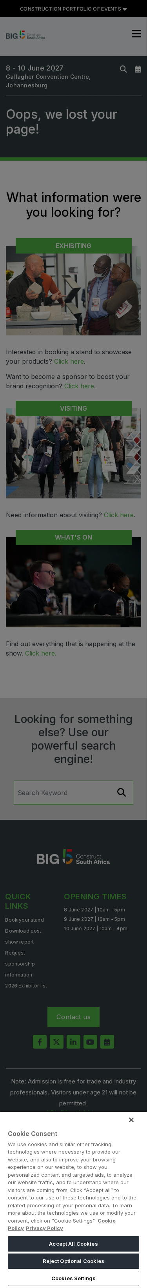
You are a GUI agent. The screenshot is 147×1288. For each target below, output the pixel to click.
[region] (73, 1199)
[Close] (131, 1120)
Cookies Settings (73, 1278)
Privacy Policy (44, 1228)
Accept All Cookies (73, 1244)
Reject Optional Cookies (74, 1261)
